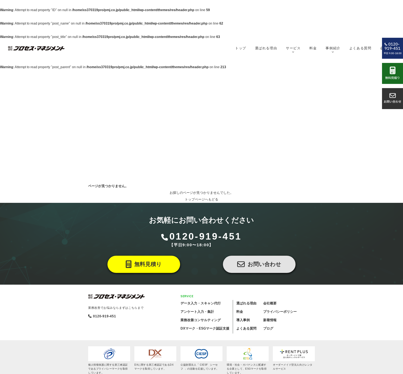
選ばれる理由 (246, 303)
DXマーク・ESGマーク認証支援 (205, 328)
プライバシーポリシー (280, 311)
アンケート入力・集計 (197, 311)
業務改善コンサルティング (201, 320)
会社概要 (270, 303)
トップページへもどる (201, 199)
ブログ (268, 328)
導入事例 (243, 320)
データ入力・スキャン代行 (201, 303)
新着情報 (270, 320)
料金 (239, 311)
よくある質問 (246, 328)
